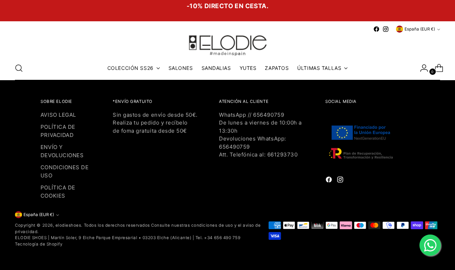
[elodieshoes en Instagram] (385, 29)
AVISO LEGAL (58, 114)
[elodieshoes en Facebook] (376, 29)
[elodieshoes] (227, 45)
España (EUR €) (420, 29)
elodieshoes (68, 225)
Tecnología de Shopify (38, 244)
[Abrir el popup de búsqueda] (19, 68)
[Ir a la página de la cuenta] (421, 68)
